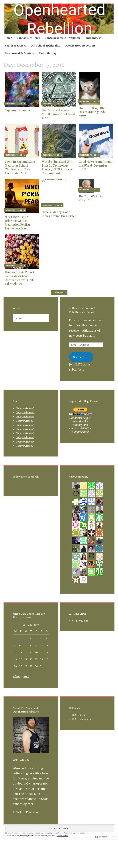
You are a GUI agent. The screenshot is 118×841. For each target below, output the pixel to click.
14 (25, 652)
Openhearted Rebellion (80, 45)
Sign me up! (81, 357)
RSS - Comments (81, 719)
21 (25, 659)
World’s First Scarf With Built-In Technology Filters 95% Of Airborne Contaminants (57, 167)
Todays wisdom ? (25, 412)
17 (41, 652)
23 (36, 659)
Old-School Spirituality (45, 45)
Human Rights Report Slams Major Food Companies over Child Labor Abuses (20, 278)
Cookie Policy (62, 835)
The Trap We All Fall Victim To (91, 198)
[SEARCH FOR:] (31, 318)
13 (20, 652)
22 (31, 659)
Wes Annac (21, 760)
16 (36, 652)
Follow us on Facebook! (26, 476)
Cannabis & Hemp (28, 38)
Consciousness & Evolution (62, 38)
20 (20, 659)
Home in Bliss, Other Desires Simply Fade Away (93, 112)
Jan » (26, 676)
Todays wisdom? (25, 408)
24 (41, 659)
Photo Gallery (48, 53)
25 (46, 659)
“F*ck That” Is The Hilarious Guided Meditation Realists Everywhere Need (17, 223)
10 (41, 645)
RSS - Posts (78, 715)
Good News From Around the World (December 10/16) (95, 165)
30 (36, 666)
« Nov (16, 676)
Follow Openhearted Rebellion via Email (82, 310)
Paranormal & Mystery (19, 53)
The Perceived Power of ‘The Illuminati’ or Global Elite (58, 114)
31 (41, 666)
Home (8, 38)
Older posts (59, 292)
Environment (93, 38)
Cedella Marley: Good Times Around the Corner (59, 214)
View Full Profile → (26, 812)
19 (15, 659)
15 (31, 652)
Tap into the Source (18, 110)
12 (15, 652)
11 (46, 645)
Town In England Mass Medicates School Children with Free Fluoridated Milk (20, 167)
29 (31, 666)
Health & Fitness (15, 45)
